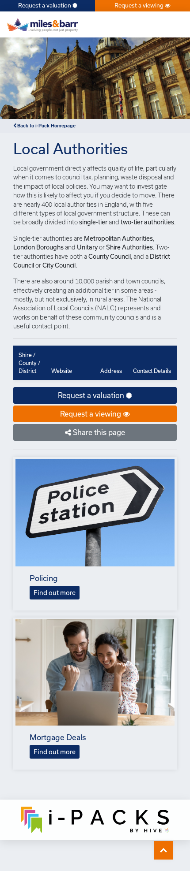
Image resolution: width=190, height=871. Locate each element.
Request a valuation (45, 5)
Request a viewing (139, 5)
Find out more (55, 592)
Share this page (98, 432)
